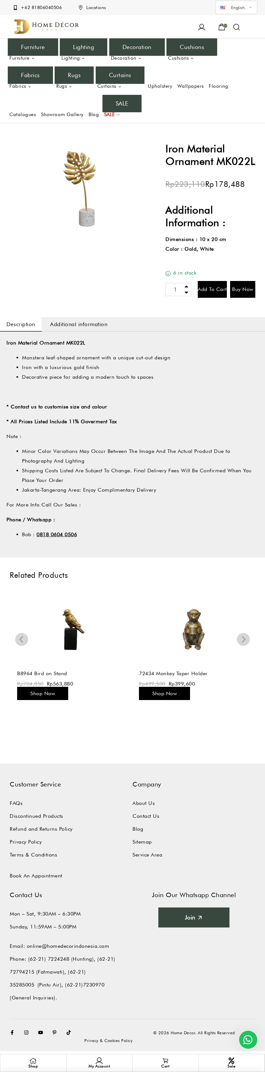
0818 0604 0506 (57, 534)
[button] (236, 26)
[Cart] (165, 1060)
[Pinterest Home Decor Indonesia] (56, 1032)
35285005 (22, 985)
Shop (33, 1066)
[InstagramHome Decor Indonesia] (28, 1032)
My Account (99, 1066)
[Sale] (231, 1060)
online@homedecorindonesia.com (68, 946)
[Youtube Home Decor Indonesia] (42, 1032)
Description (20, 324)
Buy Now (242, 289)
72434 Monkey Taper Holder (173, 673)
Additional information (78, 324)
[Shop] (33, 1060)
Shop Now (42, 693)
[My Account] (99, 1060)
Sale (231, 1066)
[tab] (21, 324)
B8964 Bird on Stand (42, 673)
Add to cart (212, 289)
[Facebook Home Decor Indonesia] (13, 1032)
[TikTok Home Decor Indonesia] (70, 1032)
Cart (165, 1066)
